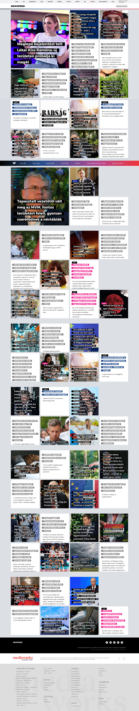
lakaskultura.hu (75, 676)
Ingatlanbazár (103, 1)
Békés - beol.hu (21, 676)
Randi (93, 1)
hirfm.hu (101, 704)
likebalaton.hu (75, 680)
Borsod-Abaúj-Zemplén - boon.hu (27, 678)
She (85, 1)
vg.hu (45, 699)
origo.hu (46, 689)
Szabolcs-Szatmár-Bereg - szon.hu (27, 703)
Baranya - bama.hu (22, 674)
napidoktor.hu (75, 683)
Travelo (68, 1)
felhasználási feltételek (97, 647)
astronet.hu (74, 671)
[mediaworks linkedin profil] (124, 658)
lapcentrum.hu (103, 692)
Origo (16, 1)
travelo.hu (74, 687)
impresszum (115, 647)
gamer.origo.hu (75, 678)
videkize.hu (74, 694)
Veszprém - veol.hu (50, 671)
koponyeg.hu (103, 687)
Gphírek (77, 1)
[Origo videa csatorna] (118, 642)
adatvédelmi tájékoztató (84, 647)
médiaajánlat (123, 647)
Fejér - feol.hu (21, 685)
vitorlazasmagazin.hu (77, 691)
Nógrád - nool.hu (22, 698)
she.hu (101, 675)
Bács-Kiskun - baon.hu (23, 671)
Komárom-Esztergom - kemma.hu (27, 696)
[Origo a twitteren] (110, 642)
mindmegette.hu (76, 685)
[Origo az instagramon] (114, 642)
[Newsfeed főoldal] (18, 642)
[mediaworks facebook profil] (119, 658)
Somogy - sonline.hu (23, 700)
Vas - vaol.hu (48, 668)
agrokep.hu (47, 701)
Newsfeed (50, 1)
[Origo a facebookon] (107, 642)
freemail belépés (121, 6)
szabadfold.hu (48, 685)
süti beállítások (108, 647)
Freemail (59, 1)
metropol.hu (102, 671)
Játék (112, 1)
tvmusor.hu (74, 696)
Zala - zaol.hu (48, 673)
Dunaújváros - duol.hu (23, 683)
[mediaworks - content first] (23, 658)
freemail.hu (102, 685)
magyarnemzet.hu (49, 683)
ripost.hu (101, 668)
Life (24, 1)
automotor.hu (75, 674)
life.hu (100, 673)
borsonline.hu (75, 706)
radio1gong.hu (103, 701)
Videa (41, 1)
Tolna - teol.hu (21, 705)
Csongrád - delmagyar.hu (24, 680)
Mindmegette (32, 1)
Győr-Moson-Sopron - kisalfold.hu (27, 687)
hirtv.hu (46, 687)
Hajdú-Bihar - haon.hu (23, 689)
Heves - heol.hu (21, 691)
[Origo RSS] (122, 642)
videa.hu (101, 689)
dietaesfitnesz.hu (76, 689)
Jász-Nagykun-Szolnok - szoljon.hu (27, 694)
